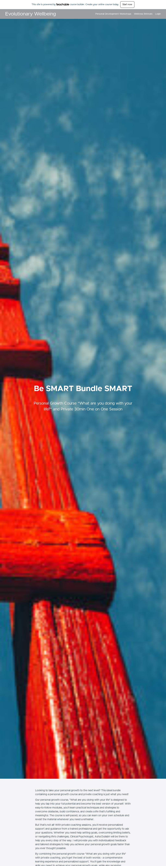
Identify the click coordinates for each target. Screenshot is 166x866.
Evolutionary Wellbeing (30, 14)
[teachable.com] (62, 4)
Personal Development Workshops (113, 14)
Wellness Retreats (143, 14)
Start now (127, 4)
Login (158, 14)
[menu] (127, 14)
